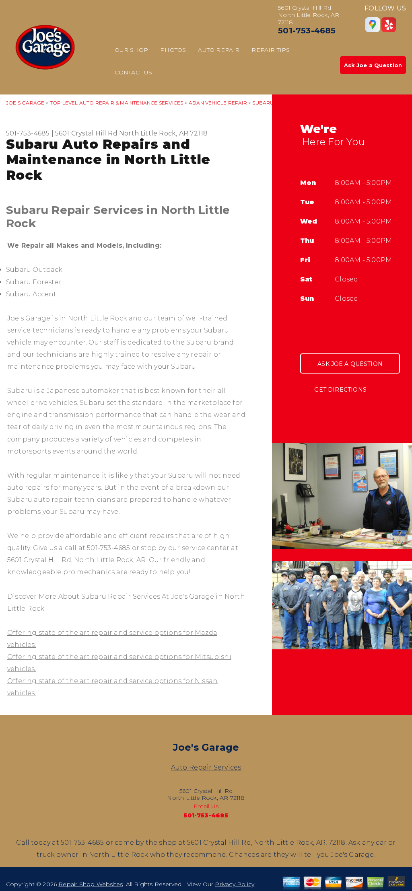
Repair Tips (270, 49)
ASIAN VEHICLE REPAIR (218, 103)
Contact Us (133, 72)
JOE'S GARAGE (25, 103)
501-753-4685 (307, 30)
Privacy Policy (234, 884)
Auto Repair (218, 49)
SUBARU (263, 103)
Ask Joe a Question (373, 65)
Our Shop (131, 49)
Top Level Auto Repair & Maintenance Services (116, 103)
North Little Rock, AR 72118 (163, 133)
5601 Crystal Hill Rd (86, 133)
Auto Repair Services (206, 767)
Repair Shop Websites (90, 884)
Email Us (206, 806)
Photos (173, 49)
